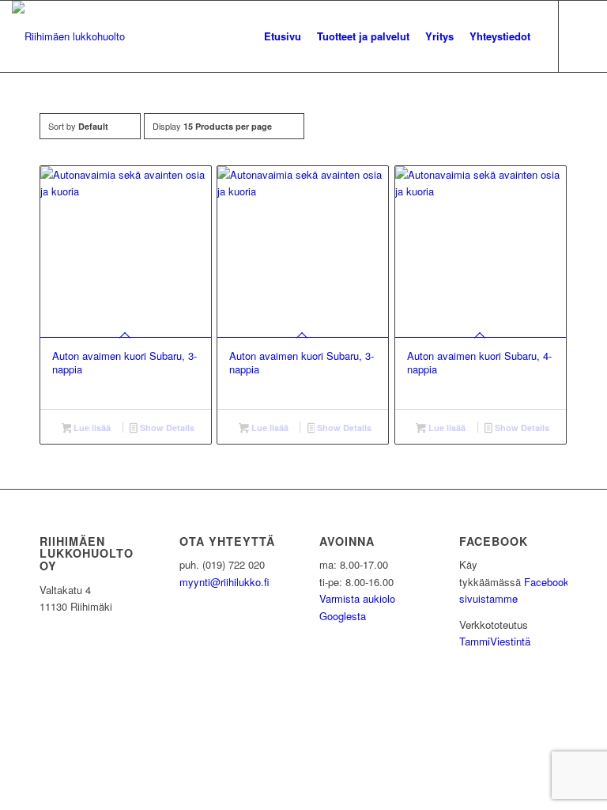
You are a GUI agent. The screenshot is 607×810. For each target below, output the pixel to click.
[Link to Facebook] (583, 35)
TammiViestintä (494, 641)
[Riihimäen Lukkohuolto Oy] (68, 36)
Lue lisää (91, 427)
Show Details (166, 427)
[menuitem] (282, 36)
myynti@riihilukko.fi (224, 581)
